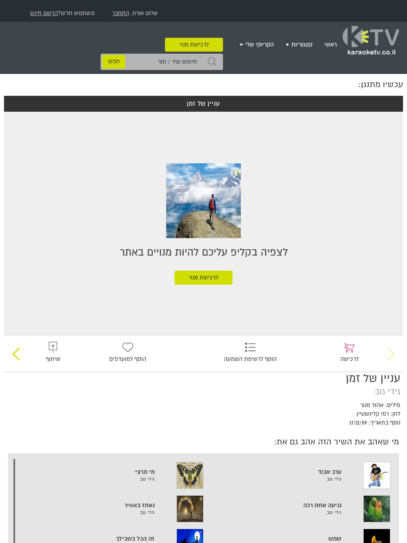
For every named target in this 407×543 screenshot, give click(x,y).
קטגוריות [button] (301, 44)
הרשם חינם (44, 13)
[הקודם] (391, 348)
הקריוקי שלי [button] (259, 44)
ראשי (330, 44)
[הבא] (16, 348)
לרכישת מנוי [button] (194, 32)
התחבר (120, 13)
